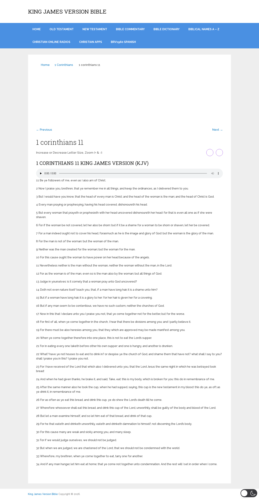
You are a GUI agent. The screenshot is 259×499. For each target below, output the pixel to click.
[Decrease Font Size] (219, 152)
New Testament (94, 29)
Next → (217, 129)
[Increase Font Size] (209, 152)
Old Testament (62, 29)
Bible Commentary (130, 29)
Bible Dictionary (166, 29)
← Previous (44, 129)
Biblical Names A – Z (203, 29)
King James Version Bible (67, 11)
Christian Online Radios (51, 42)
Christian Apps (90, 42)
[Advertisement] (129, 94)
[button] (249, 493)
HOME (36, 29)
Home (45, 65)
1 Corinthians (64, 65)
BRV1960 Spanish (123, 42)
